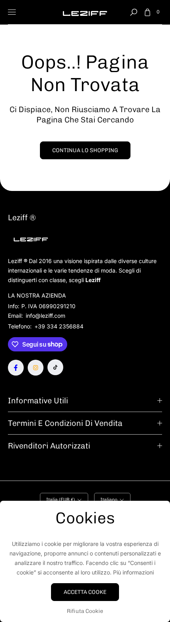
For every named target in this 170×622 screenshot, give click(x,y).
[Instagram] (35, 368)
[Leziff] (85, 12)
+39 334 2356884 (58, 326)
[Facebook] (16, 368)
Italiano (108, 499)
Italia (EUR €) (60, 499)
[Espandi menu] (12, 12)
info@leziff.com (44, 315)
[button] (133, 12)
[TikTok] (55, 367)
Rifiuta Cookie (85, 611)
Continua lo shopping (85, 150)
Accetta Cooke (85, 592)
